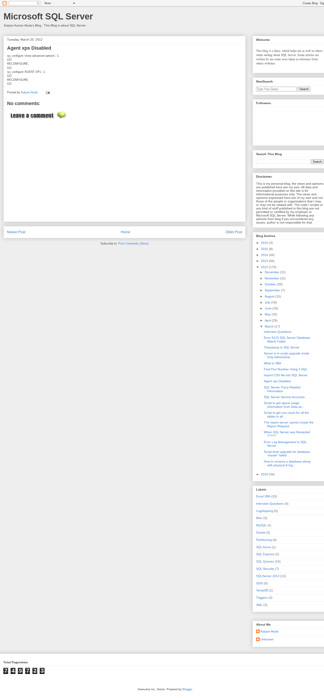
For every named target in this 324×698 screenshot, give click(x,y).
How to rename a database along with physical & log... (287, 463)
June (268, 308)
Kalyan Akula (269, 631)
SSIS (259, 583)
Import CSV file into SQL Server (286, 375)
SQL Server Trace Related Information (282, 389)
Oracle (260, 532)
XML (259, 605)
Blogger (187, 689)
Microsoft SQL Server (48, 16)
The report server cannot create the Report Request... (289, 424)
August (270, 296)
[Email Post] (47, 92)
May (268, 314)
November (272, 278)
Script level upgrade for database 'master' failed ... (287, 453)
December (272, 272)
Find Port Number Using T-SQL (285, 369)
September (273, 290)
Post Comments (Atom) (133, 243)
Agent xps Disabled (277, 381)
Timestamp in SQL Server (282, 347)
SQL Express (265, 554)
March (269, 326)
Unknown (267, 639)
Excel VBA (263, 496)
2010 (265, 474)
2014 (265, 255)
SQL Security (265, 568)
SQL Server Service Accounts (284, 397)
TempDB (262, 590)
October (271, 284)
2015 (265, 249)
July (268, 302)
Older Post (233, 232)
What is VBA (272, 363)
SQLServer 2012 (267, 576)
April (268, 320)
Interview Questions (277, 331)
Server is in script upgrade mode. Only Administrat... (287, 355)
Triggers (262, 597)
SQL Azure (263, 547)
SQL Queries (265, 561)
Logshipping (264, 511)
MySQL (261, 525)
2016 (265, 243)
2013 (265, 261)
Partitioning (264, 540)
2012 (265, 267)
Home (125, 232)
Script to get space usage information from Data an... (284, 404)
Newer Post (16, 232)
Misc (259, 518)
